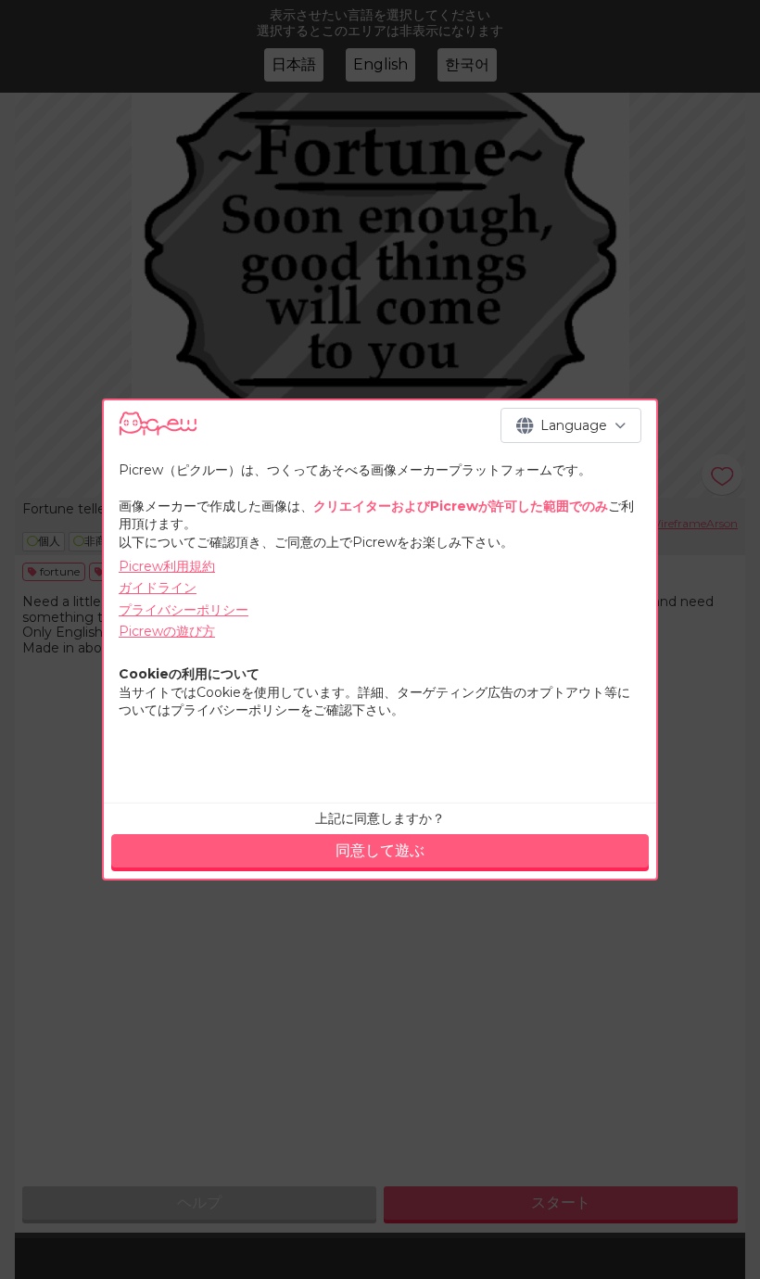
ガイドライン (157, 587)
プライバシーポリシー (183, 610)
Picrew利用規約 (167, 566)
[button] (570, 425)
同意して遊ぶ (380, 850)
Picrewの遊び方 (167, 631)
